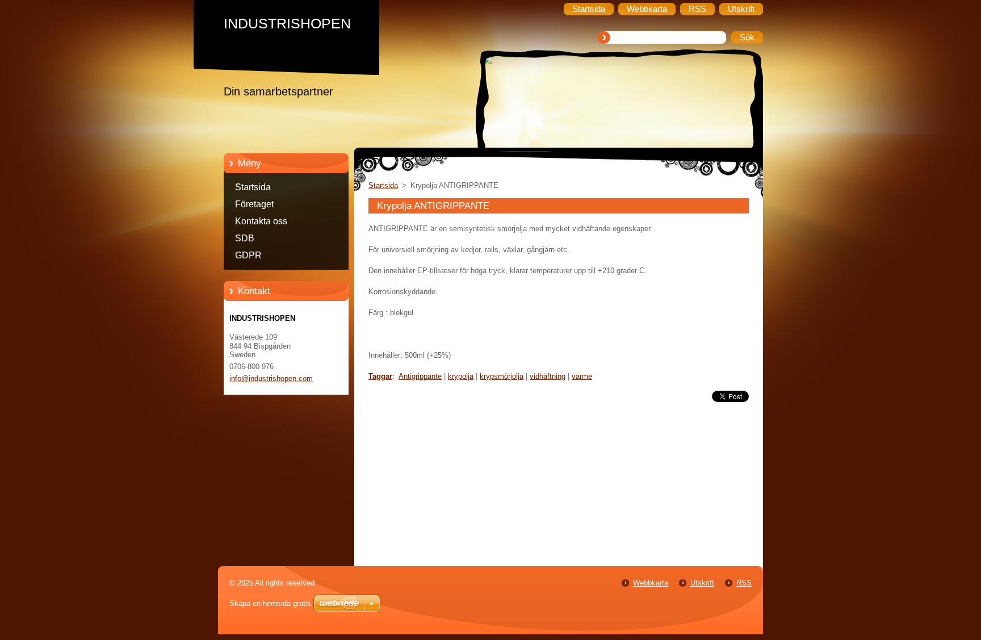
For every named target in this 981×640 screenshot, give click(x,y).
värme (582, 376)
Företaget (254, 204)
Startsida (253, 187)
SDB (244, 238)
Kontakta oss (261, 221)
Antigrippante (420, 376)
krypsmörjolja (501, 376)
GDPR (248, 255)
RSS (744, 583)
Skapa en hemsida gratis (270, 603)
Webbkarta (650, 583)
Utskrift (702, 583)
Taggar (380, 376)
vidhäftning (547, 376)
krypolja (460, 376)
